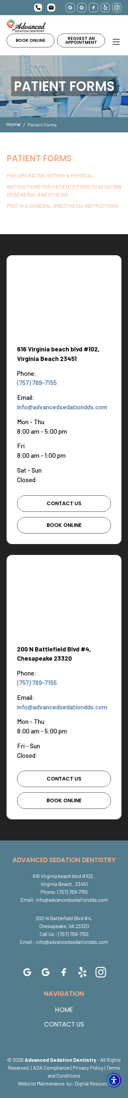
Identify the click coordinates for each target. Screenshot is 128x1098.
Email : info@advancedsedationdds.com (64, 942)
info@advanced (62, 407)
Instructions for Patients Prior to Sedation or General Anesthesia (64, 190)
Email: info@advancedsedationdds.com (64, 899)
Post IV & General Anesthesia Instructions (62, 206)
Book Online (30, 40)
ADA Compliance (51, 1067)
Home (14, 124)
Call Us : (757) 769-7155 (64, 934)
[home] (26, 25)
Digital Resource (93, 1083)
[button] (114, 1080)
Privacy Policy (88, 1067)
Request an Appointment (81, 40)
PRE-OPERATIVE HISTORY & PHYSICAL (50, 175)
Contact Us (64, 503)
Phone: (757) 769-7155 (64, 892)
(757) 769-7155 (37, 382)
